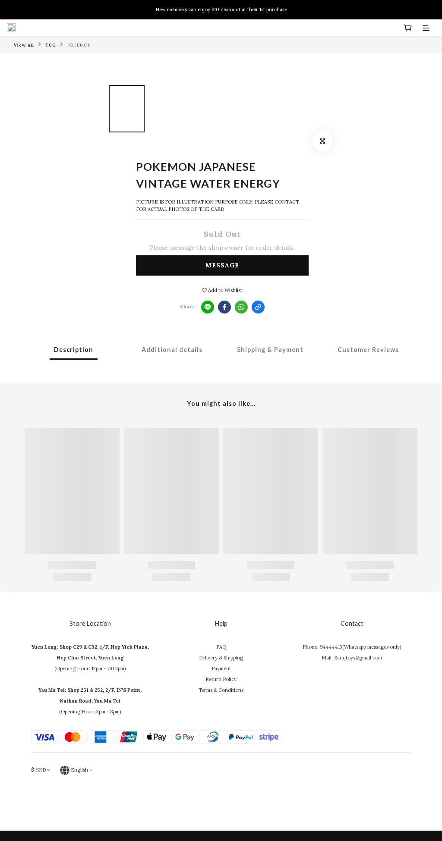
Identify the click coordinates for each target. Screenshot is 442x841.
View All (24, 45)
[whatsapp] (241, 307)
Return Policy (221, 679)
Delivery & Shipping (221, 658)
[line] (207, 307)
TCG (50, 45)
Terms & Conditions (221, 690)
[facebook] (224, 307)
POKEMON (79, 45)
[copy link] (258, 307)
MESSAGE (222, 265)
